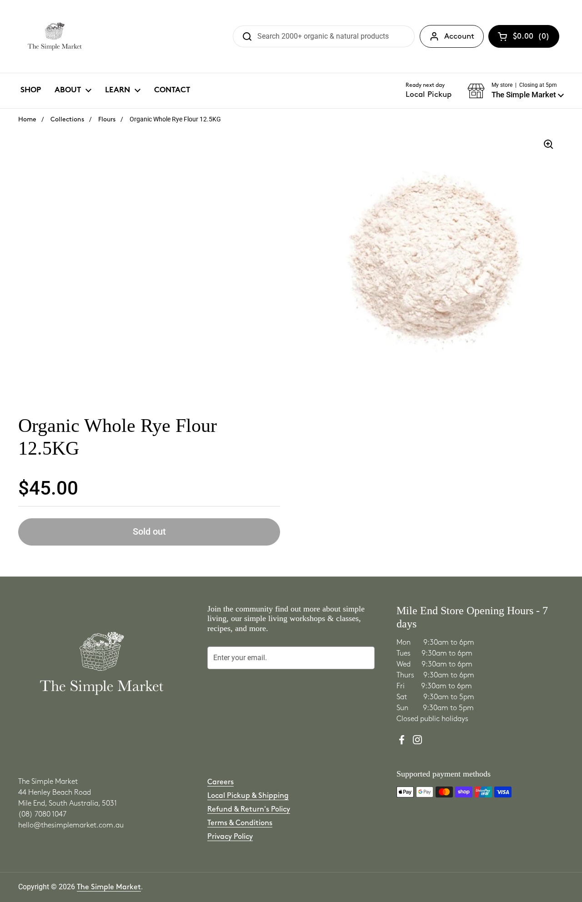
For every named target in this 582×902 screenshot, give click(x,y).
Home (27, 119)
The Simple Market (109, 887)
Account (459, 36)
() (531, 38)
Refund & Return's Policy (248, 809)
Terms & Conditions (239, 823)
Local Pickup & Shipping (248, 795)
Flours (106, 119)
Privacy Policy (230, 836)
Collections (67, 119)
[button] (515, 91)
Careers (220, 782)
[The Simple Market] (54, 36)
